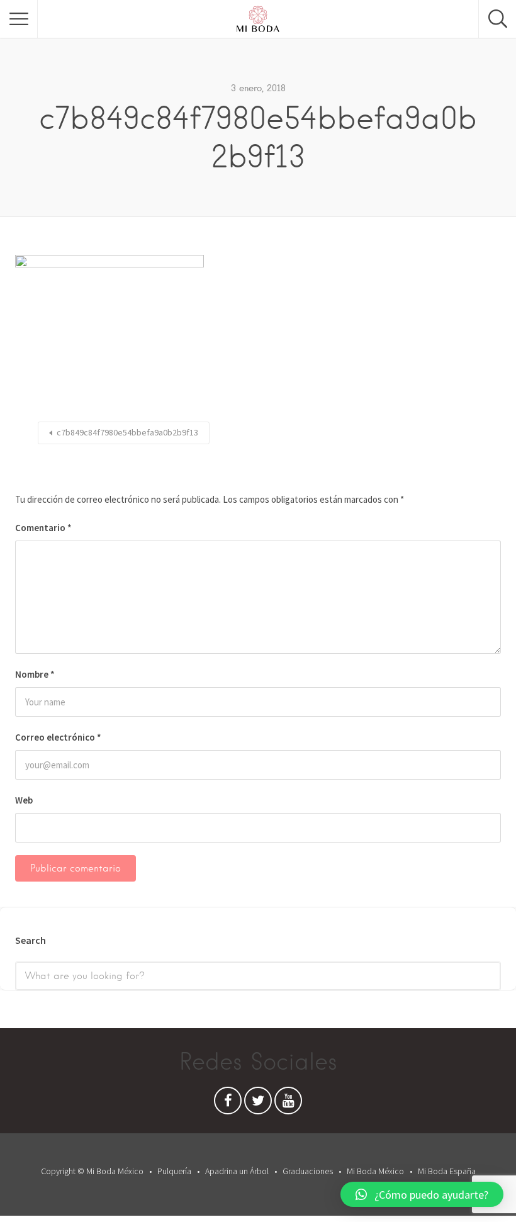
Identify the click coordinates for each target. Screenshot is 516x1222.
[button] (421, 1194)
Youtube (288, 1103)
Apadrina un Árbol (237, 1171)
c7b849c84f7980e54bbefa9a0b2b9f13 (127, 432)
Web (24, 800)
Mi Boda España (447, 1171)
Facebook (227, 1103)
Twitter (258, 1103)
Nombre (35, 674)
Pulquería (174, 1171)
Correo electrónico (58, 737)
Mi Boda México (375, 1171)
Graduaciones (308, 1171)
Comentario (43, 528)
